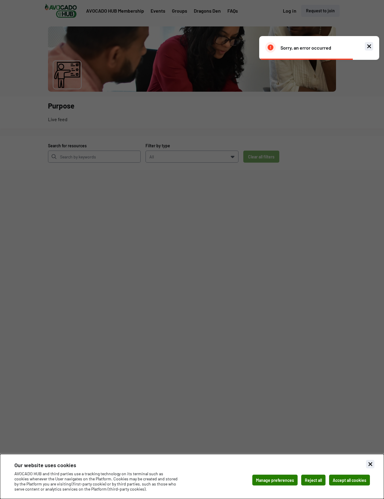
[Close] (370, 464)
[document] (192, 476)
